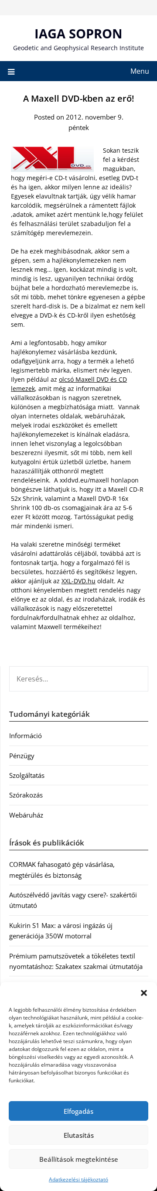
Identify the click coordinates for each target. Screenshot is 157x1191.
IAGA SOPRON (78, 33)
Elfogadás (78, 1111)
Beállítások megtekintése (78, 1159)
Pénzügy (21, 755)
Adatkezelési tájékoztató (78, 1179)
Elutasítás (79, 1135)
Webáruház (26, 815)
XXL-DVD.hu (78, 581)
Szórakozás (26, 795)
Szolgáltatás (26, 775)
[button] (144, 993)
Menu (139, 71)
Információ (25, 735)
